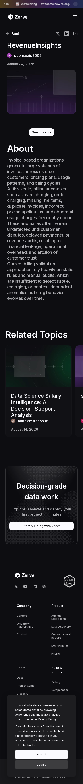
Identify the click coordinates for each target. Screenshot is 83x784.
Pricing (55, 653)
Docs (20, 677)
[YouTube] (25, 586)
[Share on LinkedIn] (66, 33)
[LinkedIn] (35, 586)
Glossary (22, 693)
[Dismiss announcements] (75, 4)
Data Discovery (61, 626)
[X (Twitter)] (16, 586)
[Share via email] (75, 33)
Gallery (55, 682)
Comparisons (60, 690)
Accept (41, 754)
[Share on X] (58, 33)
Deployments (60, 645)
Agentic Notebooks (58, 617)
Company (24, 606)
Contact (22, 634)
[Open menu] (75, 17)
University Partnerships (25, 625)
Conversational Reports (61, 636)
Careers (22, 615)
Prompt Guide (26, 685)
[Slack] (44, 586)
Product (57, 606)
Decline (41, 764)
